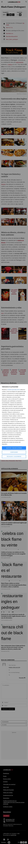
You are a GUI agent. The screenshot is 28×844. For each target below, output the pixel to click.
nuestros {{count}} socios (14, 389)
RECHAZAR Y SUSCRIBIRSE (14, 456)
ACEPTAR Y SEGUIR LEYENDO (14, 448)
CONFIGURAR (14, 452)
